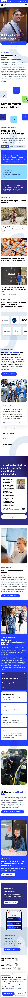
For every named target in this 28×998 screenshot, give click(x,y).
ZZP (3, 687)
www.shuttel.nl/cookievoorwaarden (12, 988)
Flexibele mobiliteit (8, 406)
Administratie (20, 146)
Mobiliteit (4, 1)
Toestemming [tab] (5, 974)
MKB (3, 674)
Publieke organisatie (8, 683)
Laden (9, 1)
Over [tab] (23, 974)
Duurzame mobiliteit (8, 433)
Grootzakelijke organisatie (10, 678)
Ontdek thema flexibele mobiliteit (11, 422)
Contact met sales (22, 1)
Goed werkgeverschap (9, 428)
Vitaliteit (5, 439)
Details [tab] (14, 974)
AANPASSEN (20, 993)
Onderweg (12, 146)
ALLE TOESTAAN (8, 993)
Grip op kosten (7, 444)
